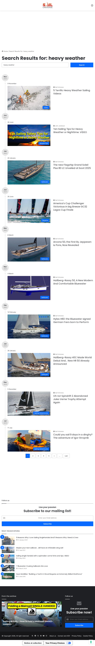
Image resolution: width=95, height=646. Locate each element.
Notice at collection (33, 643)
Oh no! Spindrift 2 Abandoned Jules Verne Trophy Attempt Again (70, 399)
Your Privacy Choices (55, 643)
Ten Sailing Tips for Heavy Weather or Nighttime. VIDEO (70, 130)
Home (5, 51)
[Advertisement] (47, 31)
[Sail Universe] (47, 5)
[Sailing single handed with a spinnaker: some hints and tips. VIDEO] (8, 559)
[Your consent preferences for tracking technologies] (91, 642)
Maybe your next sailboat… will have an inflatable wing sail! (39, 548)
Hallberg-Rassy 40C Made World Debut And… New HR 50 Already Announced (72, 361)
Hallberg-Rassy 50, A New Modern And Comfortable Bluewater (73, 282)
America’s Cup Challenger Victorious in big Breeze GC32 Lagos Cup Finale (70, 206)
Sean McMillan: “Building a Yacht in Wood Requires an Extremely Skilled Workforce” (49, 574)
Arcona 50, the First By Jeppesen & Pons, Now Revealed (72, 243)
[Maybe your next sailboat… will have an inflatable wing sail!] (8, 550)
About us (52, 636)
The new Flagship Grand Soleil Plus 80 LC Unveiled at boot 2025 (72, 166)
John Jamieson (60, 126)
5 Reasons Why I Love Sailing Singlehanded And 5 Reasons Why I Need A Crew (47, 537)
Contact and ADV (64, 636)
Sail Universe (59, 87)
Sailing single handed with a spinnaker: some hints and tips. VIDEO (42, 556)
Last (66, 456)
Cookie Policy (88, 636)
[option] (32, 614)
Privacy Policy (76, 636)
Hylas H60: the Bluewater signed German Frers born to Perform (72, 320)
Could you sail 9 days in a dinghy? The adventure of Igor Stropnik (72, 436)
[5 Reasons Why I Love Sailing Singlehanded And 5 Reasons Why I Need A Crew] (8, 540)
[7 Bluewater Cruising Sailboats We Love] (8, 568)
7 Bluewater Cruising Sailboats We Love (32, 566)
